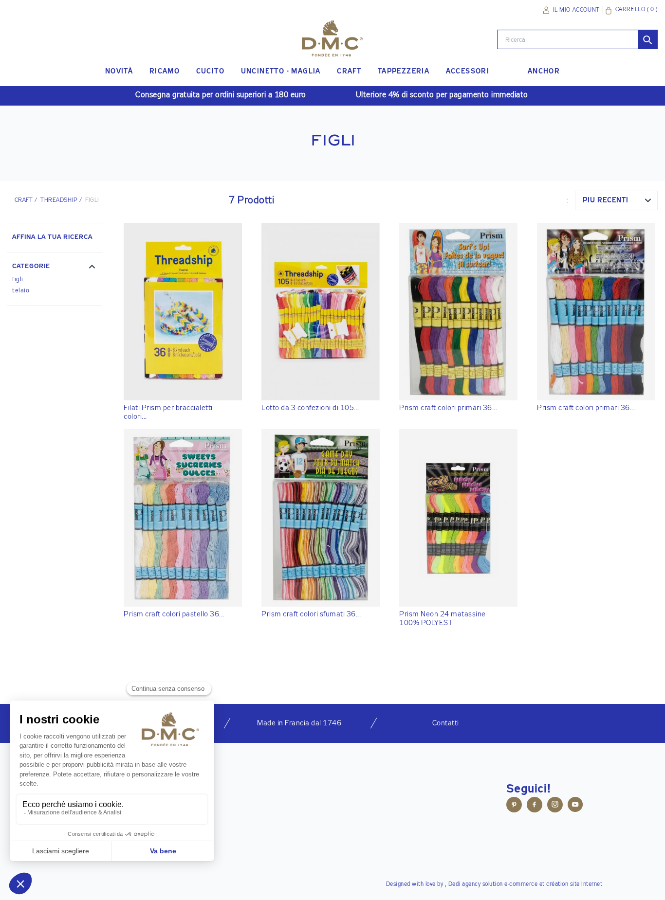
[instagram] (555, 806)
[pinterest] (514, 806)
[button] (54, 267)
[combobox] (616, 200)
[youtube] (575, 806)
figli (17, 279)
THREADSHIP (58, 200)
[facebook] (534, 806)
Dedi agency (464, 884)
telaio (20, 291)
